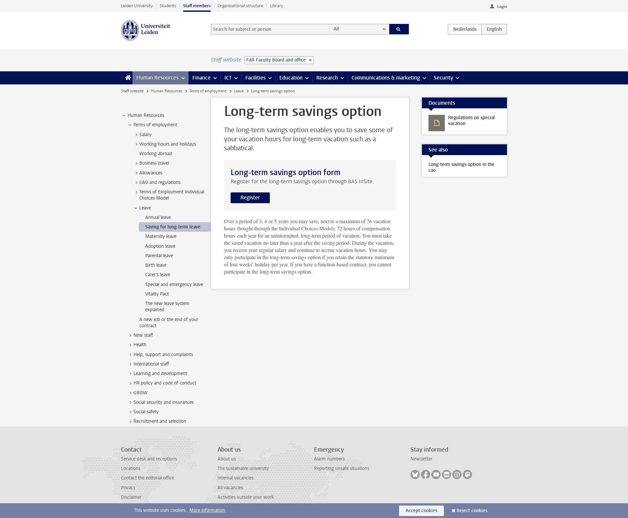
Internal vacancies (235, 478)
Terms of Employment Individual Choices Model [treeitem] (171, 195)
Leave (239, 91)
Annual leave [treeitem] (158, 217)
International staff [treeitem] (151, 364)
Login (502, 6)
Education (291, 77)
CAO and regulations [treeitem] (160, 182)
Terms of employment (207, 91)
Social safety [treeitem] (146, 412)
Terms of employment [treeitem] (155, 125)
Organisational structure (240, 6)
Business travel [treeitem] (154, 163)
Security (443, 77)
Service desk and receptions (149, 459)
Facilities (255, 77)
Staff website (132, 91)
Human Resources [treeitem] (146, 115)
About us (227, 459)
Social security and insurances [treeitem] (163, 402)
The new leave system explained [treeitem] (167, 306)
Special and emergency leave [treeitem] (174, 284)
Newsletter (421, 459)
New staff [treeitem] (143, 335)
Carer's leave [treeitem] (157, 275)
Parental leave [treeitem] (159, 256)
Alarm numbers (329, 459)
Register (250, 197)
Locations (130, 468)
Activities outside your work (246, 497)
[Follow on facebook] (425, 474)
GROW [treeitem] (140, 393)
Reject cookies (472, 511)
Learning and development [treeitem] (160, 373)
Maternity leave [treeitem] (160, 236)
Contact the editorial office (147, 478)
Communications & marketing (386, 77)
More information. (207, 510)
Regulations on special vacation (471, 121)
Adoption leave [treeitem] (160, 246)
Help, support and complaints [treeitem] (163, 354)
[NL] (465, 29)
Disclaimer (131, 497)
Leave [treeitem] (145, 208)
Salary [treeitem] (145, 135)
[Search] (399, 29)
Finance (201, 77)
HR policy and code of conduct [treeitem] (164, 383)
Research (327, 77)
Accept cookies (421, 511)
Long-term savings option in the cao (461, 167)
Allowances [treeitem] (150, 173)
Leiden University (137, 6)
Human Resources (157, 77)
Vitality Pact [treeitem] (157, 294)
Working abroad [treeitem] (155, 154)
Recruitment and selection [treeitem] (159, 421)
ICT (228, 77)
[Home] (126, 77)
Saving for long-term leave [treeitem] (173, 227)
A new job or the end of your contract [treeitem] (168, 322)
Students (168, 6)
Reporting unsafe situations (341, 468)
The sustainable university (243, 468)
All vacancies (230, 488)
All (336, 29)
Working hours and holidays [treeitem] (167, 144)
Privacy (128, 488)
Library (276, 6)
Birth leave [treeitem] (155, 265)
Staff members (197, 6)
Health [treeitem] (140, 345)
